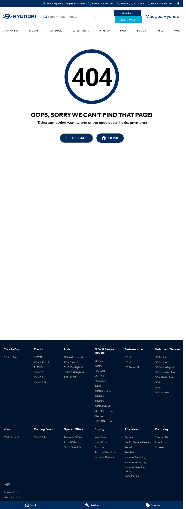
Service (141, 30)
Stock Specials (72, 447)
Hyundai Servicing (135, 457)
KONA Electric (42, 362)
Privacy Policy (12, 497)
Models (34, 30)
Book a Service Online (137, 442)
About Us (160, 442)
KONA (98, 365)
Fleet (123, 30)
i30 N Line (161, 357)
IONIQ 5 (38, 372)
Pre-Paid (130, 452)
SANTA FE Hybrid (74, 372)
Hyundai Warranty (135, 462)
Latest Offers (80, 30)
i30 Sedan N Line (165, 372)
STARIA (98, 416)
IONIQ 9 (39, 377)
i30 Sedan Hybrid (74, 357)
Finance (104, 30)
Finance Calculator (105, 452)
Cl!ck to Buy (11, 30)
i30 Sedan (161, 362)
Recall (128, 447)
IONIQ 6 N (40, 437)
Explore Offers (128, 19)
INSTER (38, 357)
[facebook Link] (178, 3)
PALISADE (70, 377)
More (177, 30)
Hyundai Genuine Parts (135, 469)
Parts (160, 30)
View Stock (127, 13)
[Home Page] (19, 16)
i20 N (128, 357)
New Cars (100, 437)
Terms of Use (11, 492)
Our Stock (55, 30)
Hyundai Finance (104, 457)
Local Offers (71, 442)
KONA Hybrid (72, 362)
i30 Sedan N (132, 367)
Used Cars (100, 442)
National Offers (73, 437)
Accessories (132, 475)
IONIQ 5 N (40, 382)
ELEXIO (38, 367)
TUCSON (99, 370)
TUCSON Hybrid (73, 367)
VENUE (98, 360)
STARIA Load (11, 437)
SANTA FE (100, 375)
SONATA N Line (164, 377)
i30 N (128, 362)
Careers (159, 447)
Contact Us (161, 437)
